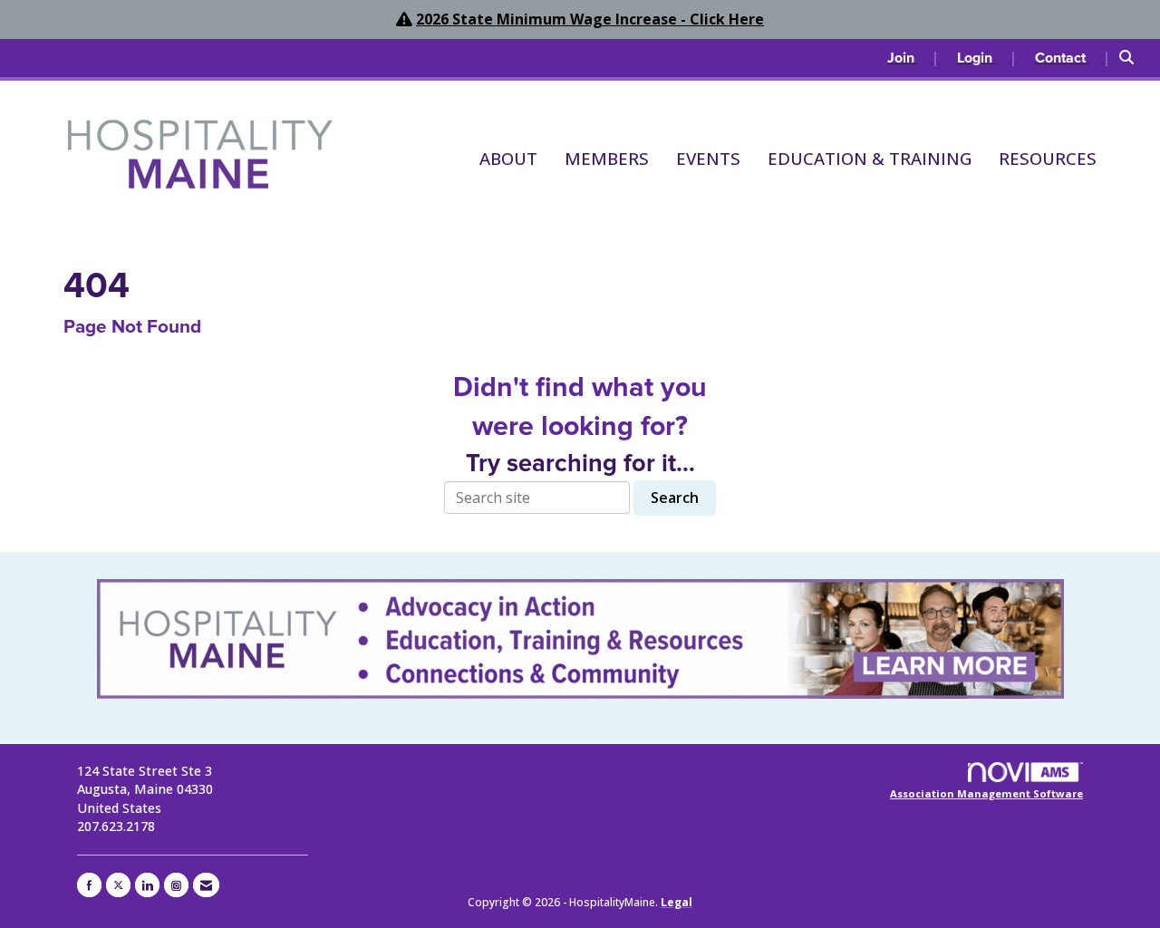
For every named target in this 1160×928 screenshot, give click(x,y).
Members (607, 158)
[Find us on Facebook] (89, 885)
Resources (1048, 158)
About (508, 158)
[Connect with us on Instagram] (176, 885)
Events (708, 158)
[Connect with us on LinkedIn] (147, 885)
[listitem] (913, 58)
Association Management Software (986, 793)
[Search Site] (1132, 58)
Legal (676, 902)
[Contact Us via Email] (206, 885)
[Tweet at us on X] (118, 885)
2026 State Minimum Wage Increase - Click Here (590, 19)
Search (675, 498)
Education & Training (870, 158)
